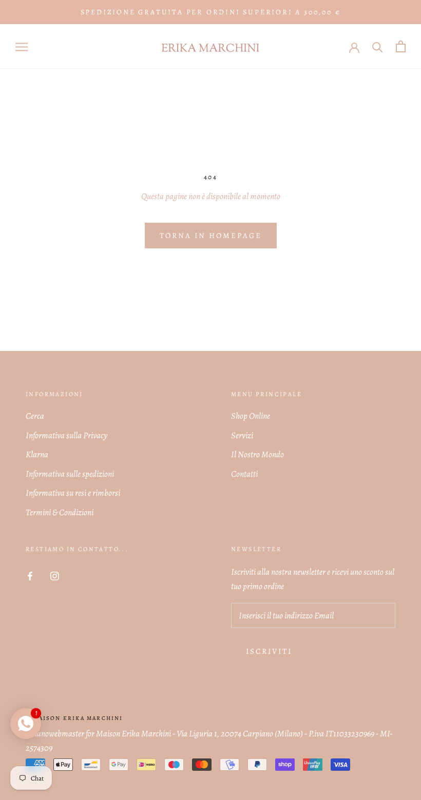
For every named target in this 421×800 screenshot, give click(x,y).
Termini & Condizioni (59, 512)
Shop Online (250, 416)
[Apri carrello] (401, 46)
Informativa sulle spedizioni (70, 474)
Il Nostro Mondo (257, 454)
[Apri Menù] (21, 46)
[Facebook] (30, 575)
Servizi (242, 435)
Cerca (35, 416)
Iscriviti (269, 651)
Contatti (244, 474)
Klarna (37, 454)
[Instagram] (54, 575)
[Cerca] (377, 46)
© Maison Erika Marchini (74, 718)
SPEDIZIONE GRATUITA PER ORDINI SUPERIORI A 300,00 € (211, 12)
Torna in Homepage (211, 235)
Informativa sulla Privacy (66, 435)
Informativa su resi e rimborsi (73, 493)
